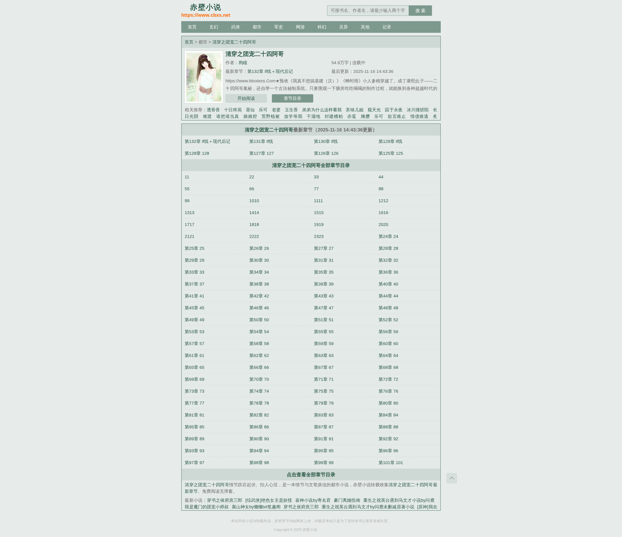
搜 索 (420, 10)
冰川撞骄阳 (418, 109)
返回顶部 (452, 478)
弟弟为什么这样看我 (322, 109)
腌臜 (365, 116)
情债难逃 (419, 116)
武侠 (235, 27)
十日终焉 (233, 109)
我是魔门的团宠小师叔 (207, 506)
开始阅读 (246, 98)
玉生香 (291, 109)
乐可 (263, 109)
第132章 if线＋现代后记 (270, 71)
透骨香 (213, 109)
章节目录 (292, 98)
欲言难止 (397, 116)
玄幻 (213, 27)
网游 (300, 27)
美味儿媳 (354, 109)
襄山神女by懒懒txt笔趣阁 (256, 506)
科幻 (322, 27)
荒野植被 (270, 116)
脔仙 (250, 109)
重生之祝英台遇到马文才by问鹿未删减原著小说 (368, 506)
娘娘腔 (250, 116)
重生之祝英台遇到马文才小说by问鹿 (398, 500)
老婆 (276, 109)
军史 (278, 27)
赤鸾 (351, 116)
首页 (192, 27)
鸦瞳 (243, 62)
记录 (386, 27)
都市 (257, 27)
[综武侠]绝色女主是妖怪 (268, 500)
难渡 (207, 116)
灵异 (343, 27)
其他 (365, 27)
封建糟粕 (334, 116)
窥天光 (374, 109)
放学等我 (293, 116)
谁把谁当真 (227, 116)
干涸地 (313, 116)
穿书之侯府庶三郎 (301, 506)
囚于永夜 (393, 109)
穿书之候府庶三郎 (224, 500)
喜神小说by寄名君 (313, 500)
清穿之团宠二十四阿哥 (234, 42)
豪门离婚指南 (347, 500)
